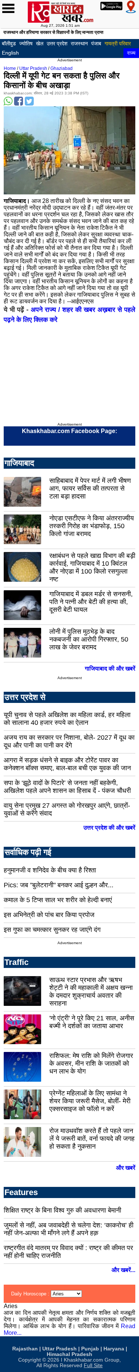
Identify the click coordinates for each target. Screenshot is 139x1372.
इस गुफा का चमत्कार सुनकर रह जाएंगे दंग (52, 929)
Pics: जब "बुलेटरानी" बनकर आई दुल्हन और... (58, 885)
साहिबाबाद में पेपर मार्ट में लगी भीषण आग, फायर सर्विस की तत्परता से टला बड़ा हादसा (90, 488)
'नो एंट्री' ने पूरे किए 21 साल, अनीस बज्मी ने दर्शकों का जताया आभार (91, 1022)
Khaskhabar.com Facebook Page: (69, 431)
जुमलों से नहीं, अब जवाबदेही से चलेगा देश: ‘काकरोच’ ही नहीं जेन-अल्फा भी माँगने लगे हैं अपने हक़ (68, 1229)
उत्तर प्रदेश (57, 43)
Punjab (90, 1349)
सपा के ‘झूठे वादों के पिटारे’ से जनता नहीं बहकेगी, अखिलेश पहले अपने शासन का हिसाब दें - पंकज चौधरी (67, 786)
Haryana (113, 1349)
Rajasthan (25, 1349)
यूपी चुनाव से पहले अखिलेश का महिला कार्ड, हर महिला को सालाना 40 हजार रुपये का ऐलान (67, 718)
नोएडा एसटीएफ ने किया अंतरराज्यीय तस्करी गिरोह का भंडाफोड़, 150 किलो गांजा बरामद (91, 525)
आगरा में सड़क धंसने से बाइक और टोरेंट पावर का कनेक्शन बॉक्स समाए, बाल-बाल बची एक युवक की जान (67, 764)
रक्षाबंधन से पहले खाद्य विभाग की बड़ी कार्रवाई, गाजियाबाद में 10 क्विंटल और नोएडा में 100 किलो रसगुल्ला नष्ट (92, 567)
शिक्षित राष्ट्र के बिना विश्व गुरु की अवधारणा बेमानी (62, 1210)
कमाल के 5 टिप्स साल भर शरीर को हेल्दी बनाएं (58, 900)
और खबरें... (123, 1270)
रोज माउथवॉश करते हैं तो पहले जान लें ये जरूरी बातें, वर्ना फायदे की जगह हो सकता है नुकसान (92, 1138)
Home (10, 68)
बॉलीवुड (9, 43)
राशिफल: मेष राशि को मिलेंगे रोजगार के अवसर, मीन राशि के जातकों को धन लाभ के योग (91, 1063)
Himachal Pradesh (69, 1354)
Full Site (93, 1365)
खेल (39, 43)
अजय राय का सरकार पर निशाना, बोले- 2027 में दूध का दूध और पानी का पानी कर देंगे (69, 741)
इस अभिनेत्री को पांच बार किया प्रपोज (49, 915)
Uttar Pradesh (33, 68)
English (10, 53)
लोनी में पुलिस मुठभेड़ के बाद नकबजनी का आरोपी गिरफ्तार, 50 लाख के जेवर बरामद (88, 639)
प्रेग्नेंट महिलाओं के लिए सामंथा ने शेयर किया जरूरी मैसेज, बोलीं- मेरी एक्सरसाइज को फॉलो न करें (89, 1101)
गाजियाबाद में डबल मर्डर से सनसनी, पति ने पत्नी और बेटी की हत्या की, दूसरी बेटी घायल (91, 601)
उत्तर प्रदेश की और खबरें (109, 827)
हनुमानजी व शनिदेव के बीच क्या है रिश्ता (50, 870)
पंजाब (96, 43)
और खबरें (125, 1168)
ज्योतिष (26, 43)
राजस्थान (79, 43)
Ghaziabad (61, 68)
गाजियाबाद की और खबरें (110, 668)
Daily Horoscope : (31, 1294)
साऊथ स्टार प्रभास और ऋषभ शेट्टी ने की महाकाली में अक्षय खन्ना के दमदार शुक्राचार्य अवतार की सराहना (91, 991)
